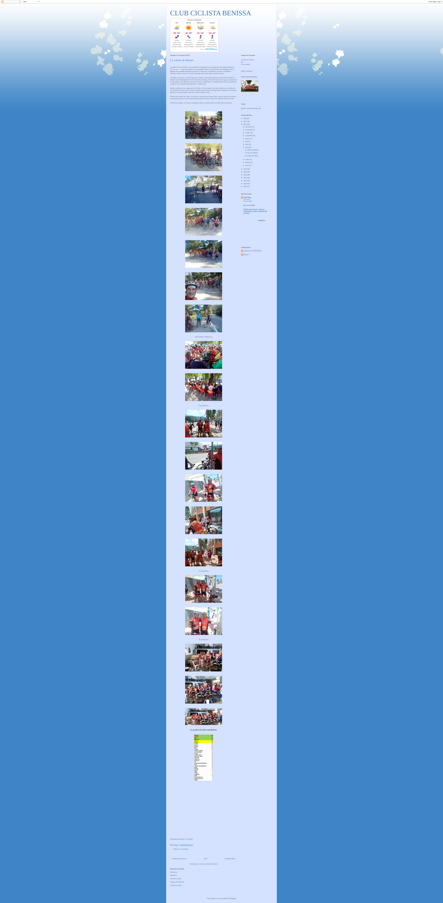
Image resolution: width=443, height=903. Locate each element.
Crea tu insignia (245, 64)
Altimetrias (173, 872)
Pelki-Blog (247, 197)
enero (247, 165)
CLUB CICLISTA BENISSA (210, 13)
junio (247, 144)
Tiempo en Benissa (194, 20)
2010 (245, 183)
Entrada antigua (230, 859)
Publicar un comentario (180, 849)
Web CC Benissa (247, 71)
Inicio (205, 859)
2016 (245, 124)
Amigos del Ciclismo (177, 882)
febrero (247, 162)
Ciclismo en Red (175, 879)
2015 (245, 169)
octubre (248, 133)
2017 (245, 121)
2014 (245, 172)
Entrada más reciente (179, 859)
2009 (245, 186)
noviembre (249, 130)
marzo (247, 159)
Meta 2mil (173, 875)
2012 (245, 178)
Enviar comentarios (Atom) (208, 864)
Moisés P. (246, 254)
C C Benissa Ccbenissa (247, 59)
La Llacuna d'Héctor (251, 153)
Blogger (233, 898)
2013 (245, 175)
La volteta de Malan (251, 156)
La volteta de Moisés (252, 150)
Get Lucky (247, 199)
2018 (245, 118)
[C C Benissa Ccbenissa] (242, 62)
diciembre (248, 127)
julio (246, 141)
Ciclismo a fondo (175, 885)
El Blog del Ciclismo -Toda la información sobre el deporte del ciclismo (255, 211)
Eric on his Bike (249, 205)
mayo (247, 147)
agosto (247, 139)
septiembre (249, 135)
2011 (245, 181)
